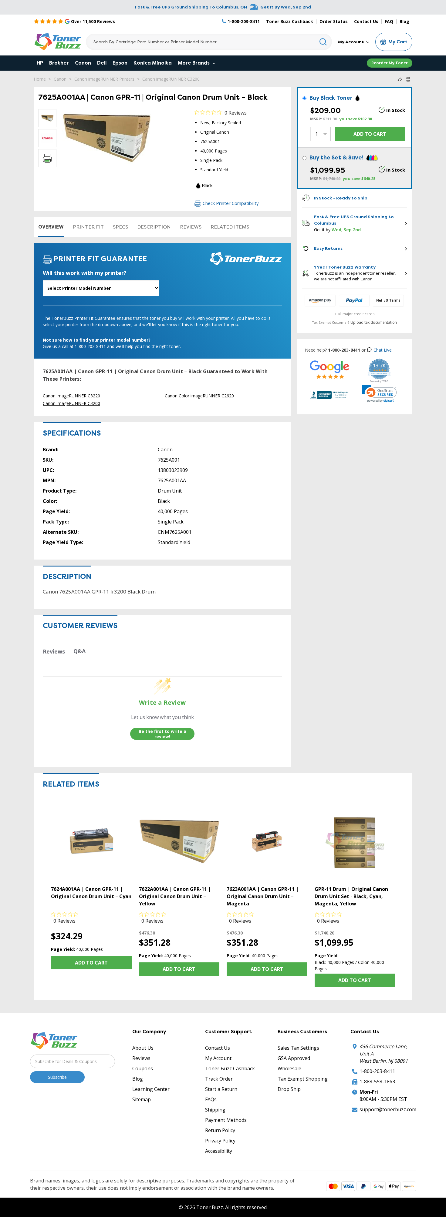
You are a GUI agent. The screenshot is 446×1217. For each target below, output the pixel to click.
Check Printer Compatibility (231, 203)
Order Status (333, 21)
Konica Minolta (152, 63)
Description (154, 227)
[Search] (323, 42)
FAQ (389, 21)
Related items (230, 227)
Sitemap (141, 1099)
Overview (51, 227)
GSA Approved (294, 1058)
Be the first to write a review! (162, 734)
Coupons (142, 1068)
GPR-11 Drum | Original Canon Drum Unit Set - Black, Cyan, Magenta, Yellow (351, 896)
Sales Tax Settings (298, 1048)
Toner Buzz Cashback (289, 21)
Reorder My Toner (389, 62)
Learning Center (151, 1089)
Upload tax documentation (373, 322)
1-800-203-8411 (377, 1071)
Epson (120, 63)
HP (40, 63)
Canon (83, 63)
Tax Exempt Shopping (303, 1078)
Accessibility (218, 1151)
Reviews (190, 227)
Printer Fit (88, 227)
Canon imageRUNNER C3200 (171, 79)
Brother (59, 63)
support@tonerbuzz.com (388, 1109)
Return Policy (220, 1130)
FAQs (211, 1099)
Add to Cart (91, 962)
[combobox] (209, 42)
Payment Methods (226, 1120)
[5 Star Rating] (330, 369)
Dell (101, 63)
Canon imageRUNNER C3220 (71, 396)
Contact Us (366, 21)
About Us (143, 1048)
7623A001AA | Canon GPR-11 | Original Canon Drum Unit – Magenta (263, 896)
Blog (404, 21)
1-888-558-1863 (377, 1081)
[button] (379, 394)
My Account (351, 42)
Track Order (219, 1078)
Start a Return (221, 1089)
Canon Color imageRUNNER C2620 (199, 396)
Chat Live (382, 350)
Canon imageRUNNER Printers (104, 79)
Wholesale (289, 1068)
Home (40, 79)
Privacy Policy (220, 1140)
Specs (120, 227)
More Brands (194, 63)
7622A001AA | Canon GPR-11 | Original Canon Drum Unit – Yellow (175, 896)
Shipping (215, 1109)
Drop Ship (289, 1089)
